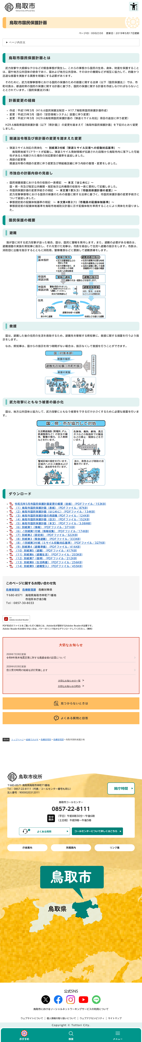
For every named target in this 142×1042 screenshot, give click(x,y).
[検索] (71, 1035)
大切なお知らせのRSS (69, 686)
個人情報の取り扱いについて (61, 1018)
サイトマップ (115, 1018)
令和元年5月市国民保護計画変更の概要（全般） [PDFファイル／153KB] (60, 504)
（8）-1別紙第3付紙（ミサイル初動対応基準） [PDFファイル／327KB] (60, 543)
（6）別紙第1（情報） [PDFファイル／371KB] (45, 527)
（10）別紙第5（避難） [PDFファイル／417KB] (46, 550)
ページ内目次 (17, 42)
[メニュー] (117, 1035)
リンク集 (114, 848)
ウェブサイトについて (32, 1018)
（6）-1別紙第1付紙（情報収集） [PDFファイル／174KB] (52, 531)
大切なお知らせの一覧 (69, 680)
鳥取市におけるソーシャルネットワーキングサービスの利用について (71, 1009)
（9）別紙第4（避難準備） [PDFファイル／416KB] (48, 546)
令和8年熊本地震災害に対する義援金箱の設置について (36, 657)
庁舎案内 (27, 848)
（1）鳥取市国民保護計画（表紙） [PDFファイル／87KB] (51, 508)
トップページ (17, 739)
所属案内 (71, 848)
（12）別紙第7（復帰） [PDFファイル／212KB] (46, 558)
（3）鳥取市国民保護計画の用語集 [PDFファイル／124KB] (52, 515)
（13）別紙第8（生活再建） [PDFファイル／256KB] (49, 562)
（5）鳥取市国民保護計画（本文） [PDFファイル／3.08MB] (53, 523)
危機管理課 (58, 739)
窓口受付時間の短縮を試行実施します (27, 670)
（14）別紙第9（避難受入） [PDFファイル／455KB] (49, 566)
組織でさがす (32, 739)
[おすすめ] (24, 1035)
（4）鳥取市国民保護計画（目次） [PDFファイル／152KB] (52, 519)
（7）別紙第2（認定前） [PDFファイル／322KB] (46, 535)
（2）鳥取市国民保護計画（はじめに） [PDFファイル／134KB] (55, 511)
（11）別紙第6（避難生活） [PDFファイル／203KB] (49, 554)
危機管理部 (46, 739)
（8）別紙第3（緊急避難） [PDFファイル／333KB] (48, 539)
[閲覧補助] (134, 6)
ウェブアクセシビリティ (92, 1018)
